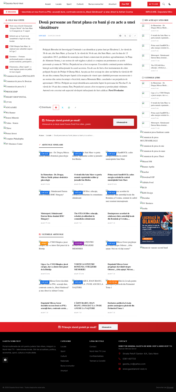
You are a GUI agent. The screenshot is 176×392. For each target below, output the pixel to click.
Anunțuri (64, 371)
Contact (93, 346)
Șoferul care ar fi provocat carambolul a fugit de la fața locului (20, 38)
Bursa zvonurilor (96, 4)
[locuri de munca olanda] (156, 228)
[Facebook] (120, 36)
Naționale (65, 361)
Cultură (80, 4)
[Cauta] (163, 4)
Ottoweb (170, 387)
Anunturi (112, 4)
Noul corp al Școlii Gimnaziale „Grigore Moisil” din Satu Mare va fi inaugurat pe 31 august (21, 28)
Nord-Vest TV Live (98, 351)
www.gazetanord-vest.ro (135, 369)
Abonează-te (121, 122)
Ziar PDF (125, 4)
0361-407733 (129, 358)
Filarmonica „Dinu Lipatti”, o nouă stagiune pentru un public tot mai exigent (21, 69)
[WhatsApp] (130, 36)
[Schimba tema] (169, 4)
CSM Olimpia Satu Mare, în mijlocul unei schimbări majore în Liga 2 (21, 48)
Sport (69, 4)
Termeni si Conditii (97, 361)
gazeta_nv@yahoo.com (134, 364)
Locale (58, 4)
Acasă (48, 4)
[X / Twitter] (125, 36)
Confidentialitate (96, 356)
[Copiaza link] (135, 36)
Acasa (41, 135)
